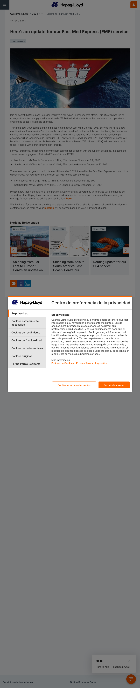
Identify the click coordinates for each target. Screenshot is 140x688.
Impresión (101, 363)
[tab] (27, 313)
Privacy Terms (84, 363)
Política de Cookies (62, 363)
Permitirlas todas (114, 385)
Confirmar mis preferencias (74, 385)
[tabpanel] (90, 340)
